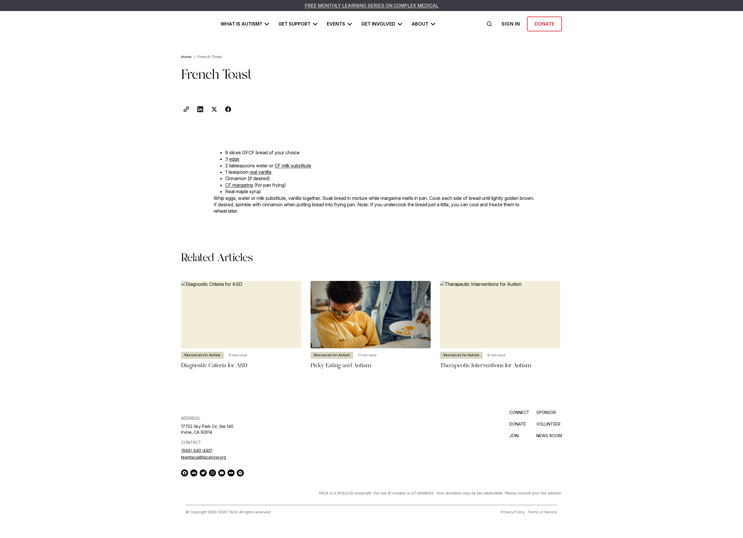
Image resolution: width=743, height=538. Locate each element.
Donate (544, 24)
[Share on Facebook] (228, 109)
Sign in (511, 24)
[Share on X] (214, 109)
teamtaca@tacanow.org (203, 457)
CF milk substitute (293, 165)
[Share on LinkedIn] (200, 109)
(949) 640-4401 (196, 450)
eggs (234, 159)
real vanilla (260, 172)
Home (186, 56)
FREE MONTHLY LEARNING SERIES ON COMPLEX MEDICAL (372, 5)
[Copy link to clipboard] (186, 109)
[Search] (489, 24)
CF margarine (239, 185)
